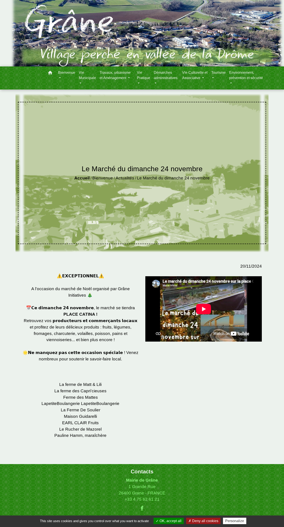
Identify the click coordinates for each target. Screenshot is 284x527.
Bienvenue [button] (66, 72)
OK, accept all (170, 521)
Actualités (125, 178)
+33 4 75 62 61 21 (142, 499)
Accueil (82, 178)
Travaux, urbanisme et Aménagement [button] (115, 75)
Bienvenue (102, 178)
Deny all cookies (204, 521)
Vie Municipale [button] (87, 75)
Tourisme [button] (218, 72)
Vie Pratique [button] (143, 75)
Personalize (234, 521)
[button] (50, 73)
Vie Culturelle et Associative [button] (194, 75)
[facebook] (142, 508)
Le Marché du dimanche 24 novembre (173, 178)
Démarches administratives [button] (166, 75)
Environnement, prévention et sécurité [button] (246, 75)
